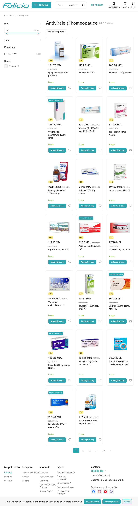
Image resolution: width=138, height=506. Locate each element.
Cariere (25, 480)
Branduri (8, 480)
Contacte (44, 480)
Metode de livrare (65, 487)
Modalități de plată (66, 472)
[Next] (110, 450)
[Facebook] (93, 491)
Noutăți (25, 476)
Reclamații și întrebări (63, 492)
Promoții (8, 476)
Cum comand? (64, 483)
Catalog (8, 472)
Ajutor (60, 467)
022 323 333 (97, 5)
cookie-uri (20, 501)
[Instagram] (99, 491)
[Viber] (111, 491)
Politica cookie (47, 476)
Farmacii (44, 472)
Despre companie (30, 472)
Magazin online (12, 467)
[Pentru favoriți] (70, 88)
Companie (27, 467)
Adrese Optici (46, 491)
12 (103, 450)
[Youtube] (105, 491)
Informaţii (44, 467)
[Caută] (83, 5)
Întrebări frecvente (62, 477)
